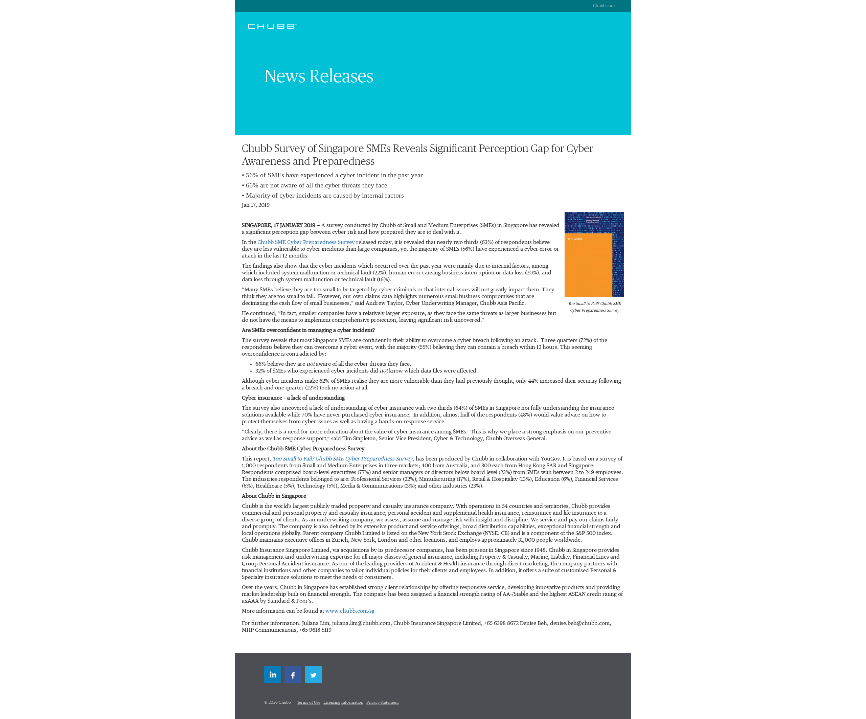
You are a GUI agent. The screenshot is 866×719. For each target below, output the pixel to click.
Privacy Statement (382, 703)
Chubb (272, 26)
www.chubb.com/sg (349, 611)
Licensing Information (343, 703)
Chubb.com (604, 6)
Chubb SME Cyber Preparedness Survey (306, 242)
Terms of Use (308, 703)
